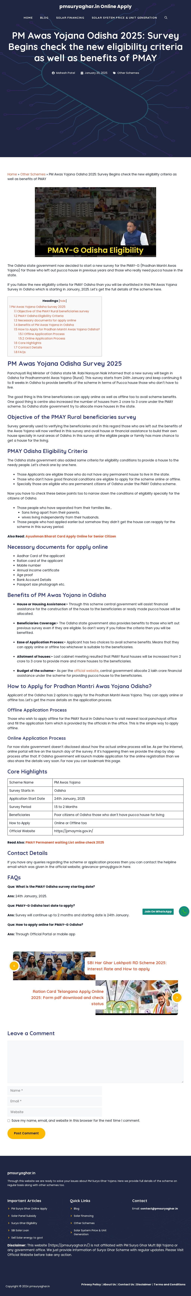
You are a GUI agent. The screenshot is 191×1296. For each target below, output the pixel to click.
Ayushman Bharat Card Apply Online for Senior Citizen (71, 536)
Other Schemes (128, 73)
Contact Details (28, 347)
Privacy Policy (91, 1284)
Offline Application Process (41, 334)
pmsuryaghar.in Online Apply (95, 6)
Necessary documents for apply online (45, 320)
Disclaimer (143, 1284)
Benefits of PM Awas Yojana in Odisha (44, 325)
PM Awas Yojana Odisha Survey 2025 (37, 307)
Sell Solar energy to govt (27, 1238)
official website (86, 671)
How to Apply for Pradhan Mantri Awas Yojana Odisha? (57, 329)
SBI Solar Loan (20, 1230)
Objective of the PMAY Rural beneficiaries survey (51, 311)
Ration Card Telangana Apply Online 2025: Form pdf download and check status (67, 997)
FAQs (20, 352)
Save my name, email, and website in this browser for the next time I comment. (76, 1120)
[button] (166, 17)
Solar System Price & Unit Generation (124, 17)
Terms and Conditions (169, 1284)
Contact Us (126, 1284)
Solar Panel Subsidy (23, 1216)
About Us (109, 1284)
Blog (44, 17)
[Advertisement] (95, 103)
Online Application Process (41, 338)
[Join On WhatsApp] (184, 911)
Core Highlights (27, 343)
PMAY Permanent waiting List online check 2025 (65, 842)
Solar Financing (70, 17)
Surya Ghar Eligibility (24, 1223)
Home (28, 17)
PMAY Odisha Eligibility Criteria (38, 316)
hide (63, 301)
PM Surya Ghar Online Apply (29, 1208)
